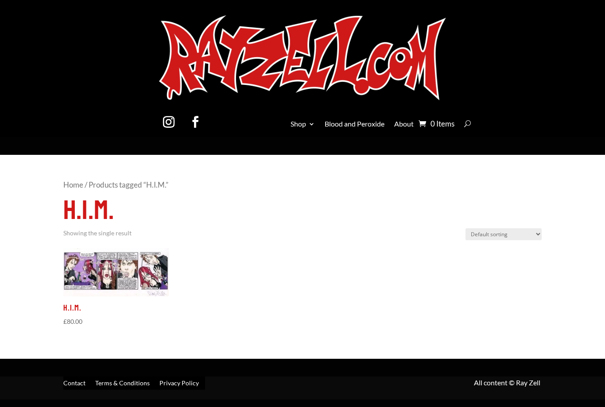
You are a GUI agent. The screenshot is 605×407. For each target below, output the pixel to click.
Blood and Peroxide (354, 124)
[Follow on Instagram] (168, 122)
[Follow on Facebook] (195, 122)
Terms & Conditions (122, 383)
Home (73, 184)
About (404, 124)
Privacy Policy (179, 383)
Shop (298, 124)
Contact (74, 383)
